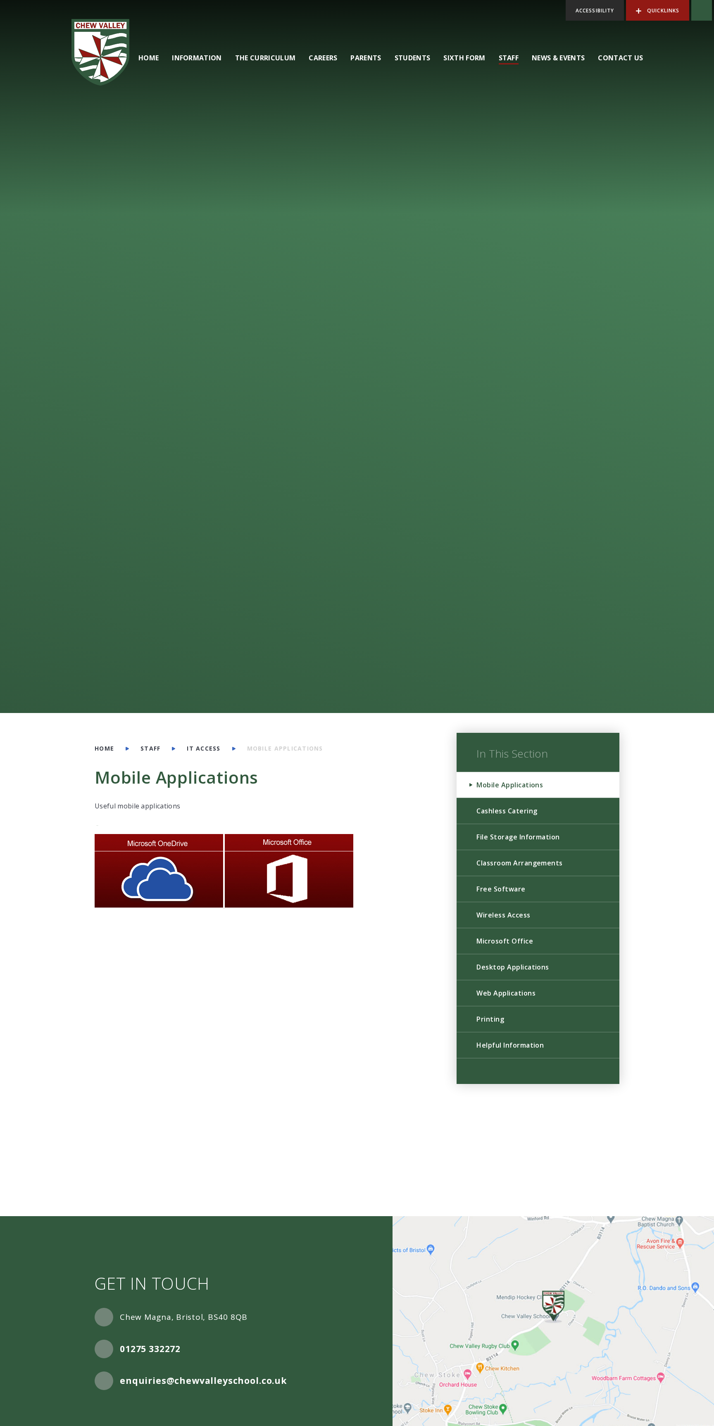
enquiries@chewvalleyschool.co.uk (203, 1380)
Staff (150, 748)
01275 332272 (150, 1349)
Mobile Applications (285, 748)
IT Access (203, 748)
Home (104, 748)
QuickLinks (662, 10)
